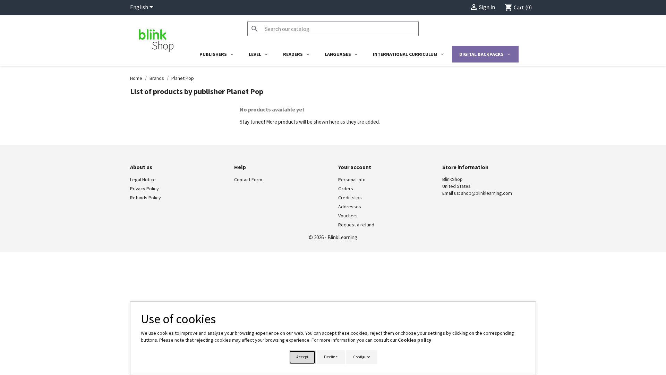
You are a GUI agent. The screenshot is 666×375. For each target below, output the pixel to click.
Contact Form (248, 179)
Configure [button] (361, 356)
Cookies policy (414, 340)
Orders (345, 188)
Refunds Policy (145, 197)
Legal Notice (143, 179)
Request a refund (356, 225)
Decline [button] (331, 356)
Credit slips (350, 197)
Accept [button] (302, 356)
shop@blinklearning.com (486, 193)
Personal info (352, 179)
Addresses (349, 206)
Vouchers (348, 215)
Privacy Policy (144, 188)
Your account (354, 167)
